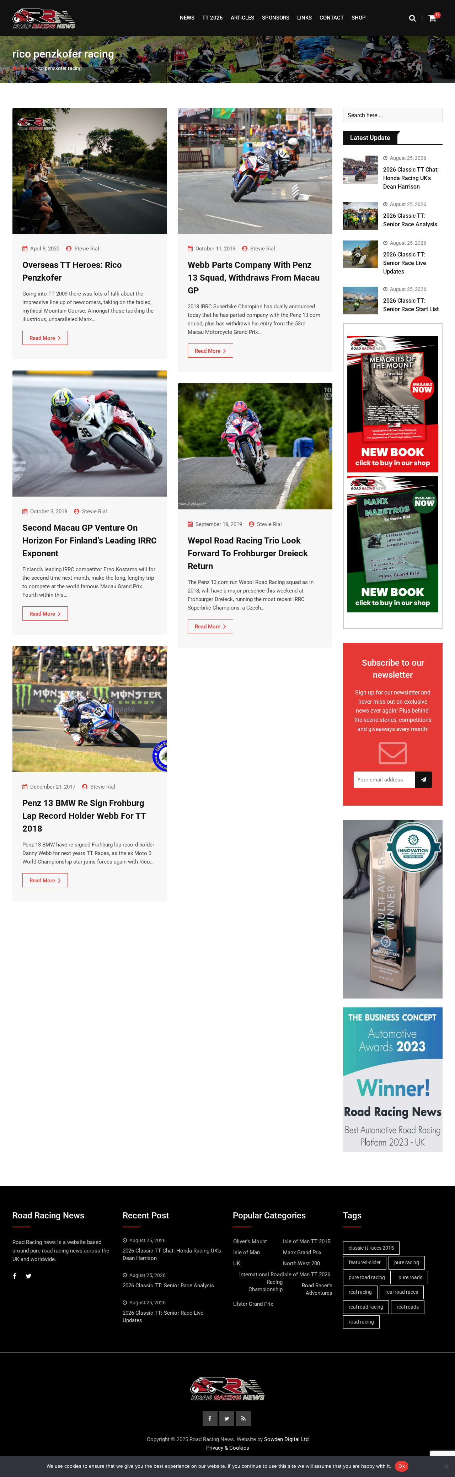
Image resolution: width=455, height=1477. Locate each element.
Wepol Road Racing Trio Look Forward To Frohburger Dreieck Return (248, 553)
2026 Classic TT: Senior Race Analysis (168, 1285)
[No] (446, 1466)
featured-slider (365, 1262)
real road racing (366, 1307)
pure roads (410, 1277)
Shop (359, 18)
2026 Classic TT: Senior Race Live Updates (404, 263)
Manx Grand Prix (302, 1252)
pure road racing (367, 1277)
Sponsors (275, 18)
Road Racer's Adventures (317, 1289)
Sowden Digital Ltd (286, 1439)
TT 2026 (212, 18)
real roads (408, 1307)
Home (24, 68)
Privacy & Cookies (227, 1448)
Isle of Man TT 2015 (306, 1241)
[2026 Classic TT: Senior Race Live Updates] (360, 254)
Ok (401, 1466)
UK (236, 1263)
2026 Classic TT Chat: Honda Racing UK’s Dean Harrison (411, 178)
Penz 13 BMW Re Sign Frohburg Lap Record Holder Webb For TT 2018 (84, 816)
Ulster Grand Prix (253, 1304)
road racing (361, 1322)
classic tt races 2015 (371, 1248)
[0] (432, 17)
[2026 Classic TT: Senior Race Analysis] (360, 215)
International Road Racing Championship (261, 1282)
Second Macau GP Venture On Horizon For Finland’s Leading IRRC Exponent (89, 540)
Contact (332, 18)
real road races (401, 1292)
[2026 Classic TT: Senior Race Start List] (360, 300)
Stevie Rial (86, 248)
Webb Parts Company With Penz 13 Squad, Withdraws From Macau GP (254, 278)
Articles (242, 18)
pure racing (406, 1262)
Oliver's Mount (250, 1241)
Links (304, 18)
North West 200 (301, 1263)
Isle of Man (246, 1252)
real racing (360, 1292)
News (187, 18)
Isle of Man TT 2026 (306, 1274)
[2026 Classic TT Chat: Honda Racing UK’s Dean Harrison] (360, 169)
